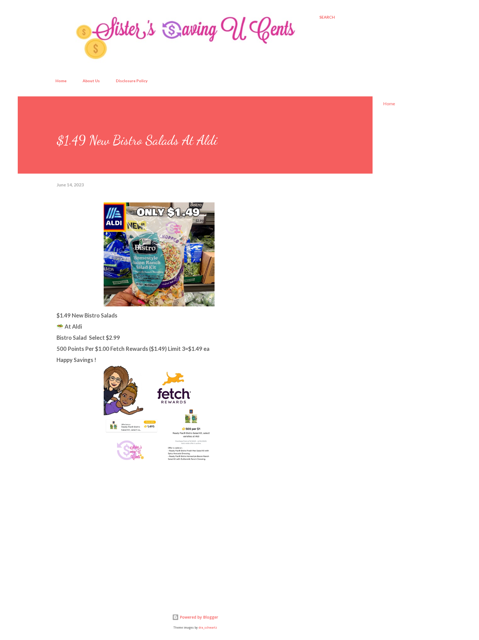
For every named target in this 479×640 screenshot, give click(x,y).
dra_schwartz (207, 627)
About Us (91, 80)
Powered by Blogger (198, 617)
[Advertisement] (98, 533)
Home (61, 80)
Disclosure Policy (131, 80)
